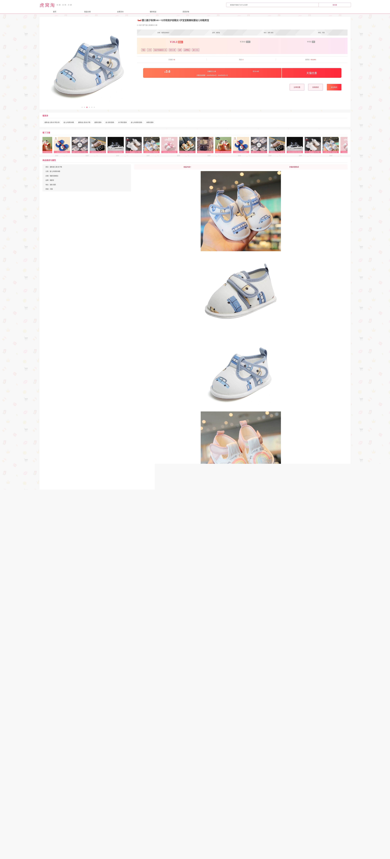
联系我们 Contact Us (224, 856)
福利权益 (153, 11)
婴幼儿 (116, 824)
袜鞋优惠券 (149, 122)
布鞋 (108, 824)
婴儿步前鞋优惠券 (136, 122)
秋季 (137, 824)
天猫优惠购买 (294, 167)
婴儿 (54, 824)
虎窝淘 (47, 5)
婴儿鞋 (46, 824)
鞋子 (123, 824)
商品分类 (87, 11)
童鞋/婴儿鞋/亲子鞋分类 (52, 122)
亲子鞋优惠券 (122, 122)
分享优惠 (297, 87)
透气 (101, 824)
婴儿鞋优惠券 (110, 122)
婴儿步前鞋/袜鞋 (69, 122)
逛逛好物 (186, 11)
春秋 (61, 824)
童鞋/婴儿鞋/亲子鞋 (84, 122)
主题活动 (120, 11)
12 (81, 824)
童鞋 (75, 824)
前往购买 (334, 87)
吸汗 (68, 824)
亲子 (94, 824)
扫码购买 (315, 87)
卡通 (87, 824)
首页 (54, 11)
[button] (82, 107)
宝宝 (130, 824)
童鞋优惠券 (97, 122)
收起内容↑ (187, 167)
